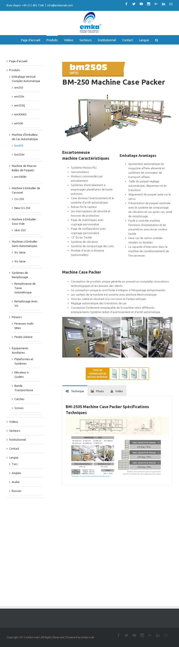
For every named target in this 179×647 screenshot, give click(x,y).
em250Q (19, 105)
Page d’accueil (18, 61)
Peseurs (17, 316)
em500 (18, 123)
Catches (19, 399)
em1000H (20, 176)
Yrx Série (20, 261)
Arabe (16, 481)
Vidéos (13, 421)
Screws (19, 407)
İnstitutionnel (17, 439)
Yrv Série (20, 252)
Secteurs (14, 430)
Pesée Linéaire (23, 336)
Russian (16, 490)
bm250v (19, 154)
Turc (15, 464)
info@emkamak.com (60, 5)
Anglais (16, 472)
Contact (14, 448)
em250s (19, 96)
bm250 (18, 145)
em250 (18, 87)
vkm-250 (20, 230)
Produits (14, 70)
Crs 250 (19, 198)
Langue (13, 457)
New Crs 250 (22, 207)
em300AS (20, 114)
